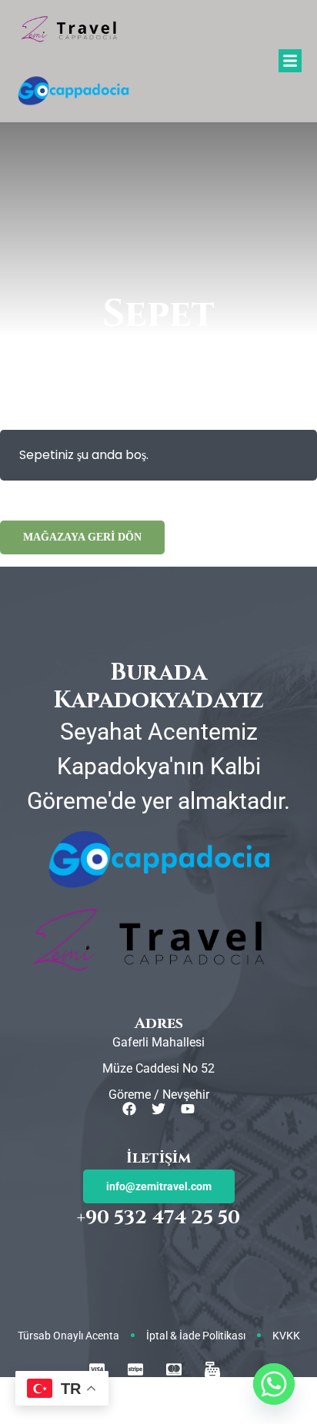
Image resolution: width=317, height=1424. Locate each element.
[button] (290, 60)
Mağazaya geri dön (82, 537)
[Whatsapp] (274, 1384)
